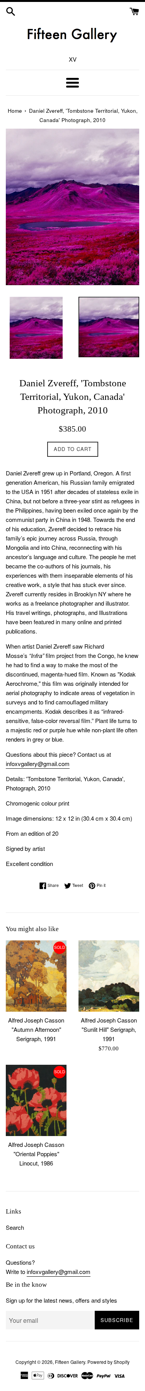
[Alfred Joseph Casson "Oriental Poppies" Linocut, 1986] (36, 1100)
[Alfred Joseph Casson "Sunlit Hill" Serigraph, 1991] (109, 976)
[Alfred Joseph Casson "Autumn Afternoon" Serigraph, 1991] (36, 976)
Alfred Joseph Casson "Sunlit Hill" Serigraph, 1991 (109, 1029)
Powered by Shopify (108, 1361)
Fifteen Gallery (70, 1361)
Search (15, 1227)
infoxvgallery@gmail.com (38, 763)
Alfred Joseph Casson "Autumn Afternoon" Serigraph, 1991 (36, 1029)
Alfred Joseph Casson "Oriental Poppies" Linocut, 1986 (36, 1153)
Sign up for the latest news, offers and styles (61, 1300)
